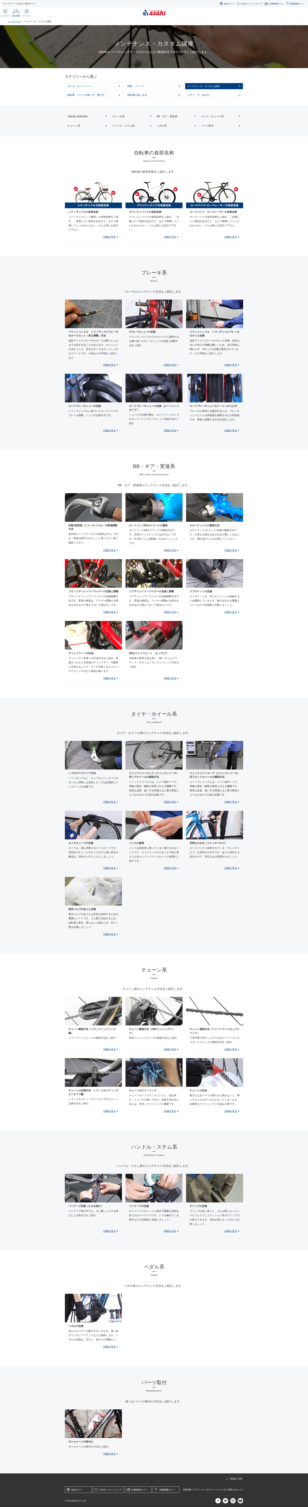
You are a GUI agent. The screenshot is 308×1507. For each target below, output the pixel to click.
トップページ (14, 21)
